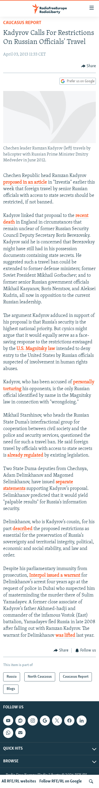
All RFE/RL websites (19, 781)
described (22, 529)
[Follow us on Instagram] (33, 721)
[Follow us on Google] (45, 721)
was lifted (65, 635)
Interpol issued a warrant (54, 575)
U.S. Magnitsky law (36, 349)
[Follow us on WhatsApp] (8, 733)
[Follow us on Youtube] (8, 721)
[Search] (91, 781)
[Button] (88, 66)
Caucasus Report (22, 23)
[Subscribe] (20, 733)
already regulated (25, 455)
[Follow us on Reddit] (20, 721)
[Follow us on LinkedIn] (82, 721)
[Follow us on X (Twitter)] (57, 721)
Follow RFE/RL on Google (60, 781)
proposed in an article (25, 182)
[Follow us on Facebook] (69, 721)
